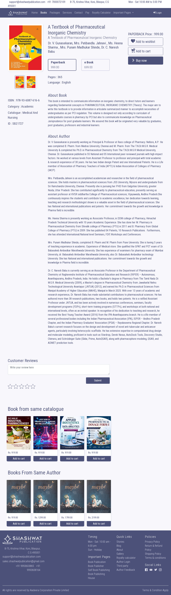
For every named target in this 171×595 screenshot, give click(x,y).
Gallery (120, 553)
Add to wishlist (145, 42)
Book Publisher (96, 566)
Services (67, 12)
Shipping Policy (153, 553)
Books (43, 12)
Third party (122, 565)
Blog (119, 545)
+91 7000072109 (56, 2)
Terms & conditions (155, 557)
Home (34, 12)
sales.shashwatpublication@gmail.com (23, 561)
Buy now (141, 61)
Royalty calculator (126, 557)
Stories (120, 541)
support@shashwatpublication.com (27, 2)
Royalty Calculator (101, 12)
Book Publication (97, 562)
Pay (87, 12)
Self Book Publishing (99, 570)
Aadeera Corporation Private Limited (49, 590)
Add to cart (142, 51)
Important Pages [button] (122, 12)
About (120, 549)
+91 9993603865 (25, 566)
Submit (98, 380)
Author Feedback (126, 569)
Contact (78, 12)
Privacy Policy (152, 541)
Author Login (123, 561)
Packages (55, 12)
